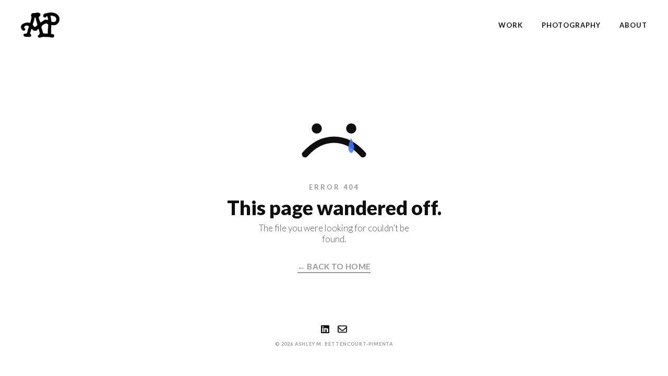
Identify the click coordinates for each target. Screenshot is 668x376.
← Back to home (334, 266)
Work (510, 25)
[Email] (342, 329)
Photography (571, 25)
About (633, 25)
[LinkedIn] (325, 329)
